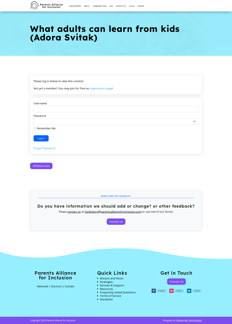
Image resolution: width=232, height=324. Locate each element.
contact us (74, 211)
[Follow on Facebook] (154, 291)
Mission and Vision (112, 278)
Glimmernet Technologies (189, 320)
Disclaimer (106, 299)
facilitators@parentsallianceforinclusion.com (113, 211)
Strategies (106, 282)
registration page (101, 88)
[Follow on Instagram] (171, 291)
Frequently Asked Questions (118, 292)
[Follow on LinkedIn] (189, 291)
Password (40, 116)
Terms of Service (110, 296)
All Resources (41, 166)
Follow (161, 290)
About (87, 6)
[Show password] (194, 121)
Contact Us (121, 6)
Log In (132, 6)
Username (40, 103)
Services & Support (112, 285)
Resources (106, 289)
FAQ (111, 6)
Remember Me (46, 128)
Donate (140, 6)
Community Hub (100, 6)
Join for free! (75, 6)
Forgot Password (44, 148)
